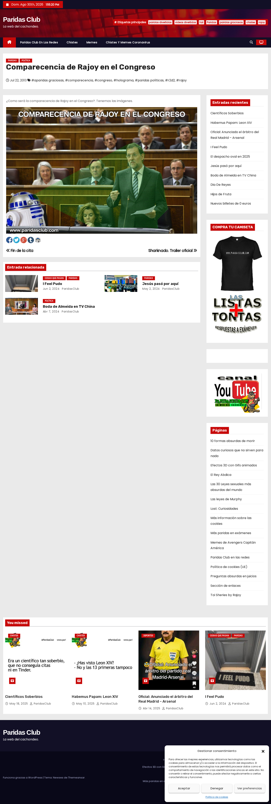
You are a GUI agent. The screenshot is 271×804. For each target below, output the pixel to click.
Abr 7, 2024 (51, 311)
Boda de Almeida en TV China (69, 306)
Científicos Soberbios (227, 113)
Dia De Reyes (220, 184)
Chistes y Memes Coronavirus (128, 42)
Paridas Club (21, 19)
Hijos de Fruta (220, 194)
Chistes (72, 42)
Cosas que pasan (54, 278)
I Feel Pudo (52, 284)
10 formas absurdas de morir (232, 441)
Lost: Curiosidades (224, 508)
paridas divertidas (160, 22)
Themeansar (76, 777)
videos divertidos (185, 22)
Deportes (148, 635)
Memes (91, 42)
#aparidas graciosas (47, 80)
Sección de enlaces (225, 585)
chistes (250, 22)
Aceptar (184, 788)
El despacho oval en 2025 (230, 156)
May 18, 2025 (19, 704)
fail (201, 22)
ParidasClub (70, 289)
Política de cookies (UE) (228, 567)
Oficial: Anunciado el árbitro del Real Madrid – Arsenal (165, 699)
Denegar (216, 788)
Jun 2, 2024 (51, 289)
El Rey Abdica (220, 474)
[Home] (9, 42)
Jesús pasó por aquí (160, 284)
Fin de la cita (21, 250)
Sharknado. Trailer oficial (170, 250)
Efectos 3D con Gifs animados (233, 465)
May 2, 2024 (151, 289)
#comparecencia (79, 80)
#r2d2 (170, 80)
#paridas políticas (149, 80)
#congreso (103, 80)
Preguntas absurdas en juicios (233, 576)
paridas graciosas (231, 22)
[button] (263, 751)
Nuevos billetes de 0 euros (230, 203)
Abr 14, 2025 (152, 708)
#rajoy (181, 80)
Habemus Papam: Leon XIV (231, 122)
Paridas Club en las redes (39, 42)
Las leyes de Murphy (226, 499)
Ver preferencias (249, 788)
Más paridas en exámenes (230, 533)
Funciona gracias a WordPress (23, 777)
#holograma (123, 80)
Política (26, 60)
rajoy (262, 22)
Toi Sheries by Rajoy (225, 595)
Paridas (211, 22)
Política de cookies (217, 797)
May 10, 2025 (85, 704)
